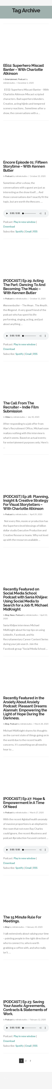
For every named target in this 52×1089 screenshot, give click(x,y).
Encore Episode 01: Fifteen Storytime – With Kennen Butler (25, 166)
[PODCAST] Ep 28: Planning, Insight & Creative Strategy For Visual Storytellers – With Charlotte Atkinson (26, 502)
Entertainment (11, 79)
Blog (7, 615)
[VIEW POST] (26, 44)
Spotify (19, 231)
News (12, 615)
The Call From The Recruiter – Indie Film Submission (21, 407)
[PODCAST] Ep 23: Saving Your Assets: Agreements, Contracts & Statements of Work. (25, 1008)
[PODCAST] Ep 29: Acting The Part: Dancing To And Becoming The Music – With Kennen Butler (24, 286)
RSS (35, 231)
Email (28, 231)
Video (7, 417)
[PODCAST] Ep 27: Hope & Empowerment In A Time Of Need (24, 802)
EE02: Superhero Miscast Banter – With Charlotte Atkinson (23, 69)
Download (9, 226)
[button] (47, 4)
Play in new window (25, 221)
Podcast (21, 79)
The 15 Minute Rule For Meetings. (22, 919)
